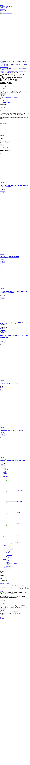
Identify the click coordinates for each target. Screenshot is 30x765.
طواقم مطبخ (9, 546)
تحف (7, 553)
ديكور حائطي (9, 550)
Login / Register (6, 568)
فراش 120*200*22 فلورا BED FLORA (11, 430)
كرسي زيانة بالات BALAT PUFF (9, 257)
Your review (3, 123)
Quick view (2, 192)
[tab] (16, 100)
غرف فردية (19, 501)
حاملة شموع (9, 555)
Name (2, 135)
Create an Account (4, 583)
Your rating (3, 121)
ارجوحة (7, 562)
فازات (7, 552)
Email (2, 138)
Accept (1, 591)
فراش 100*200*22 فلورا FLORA (10, 383)
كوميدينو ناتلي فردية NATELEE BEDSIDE (12, 460)
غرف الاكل (19, 523)
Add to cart (3, 94)
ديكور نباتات (9, 564)
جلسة (18, 535)
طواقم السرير (9, 549)
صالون (18, 512)
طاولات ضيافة (9, 544)
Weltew (15, 97)
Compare (5, 567)
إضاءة (7, 557)
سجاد (7, 556)
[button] (2, 191)
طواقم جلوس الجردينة (11, 563)
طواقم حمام (9, 548)
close (1, 572)
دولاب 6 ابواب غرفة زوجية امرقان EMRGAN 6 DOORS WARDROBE (13, 292)
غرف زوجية (19, 490)
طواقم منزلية (8, 97)
